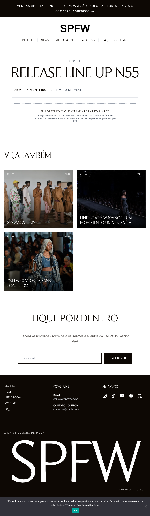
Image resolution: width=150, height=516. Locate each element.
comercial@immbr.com (66, 409)
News (45, 40)
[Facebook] (131, 396)
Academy (88, 40)
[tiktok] (113, 396)
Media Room (65, 40)
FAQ (105, 40)
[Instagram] (104, 396)
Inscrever (118, 358)
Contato (121, 40)
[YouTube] (122, 396)
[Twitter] (140, 396)
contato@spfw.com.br (65, 398)
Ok (76, 510)
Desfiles (28, 40)
